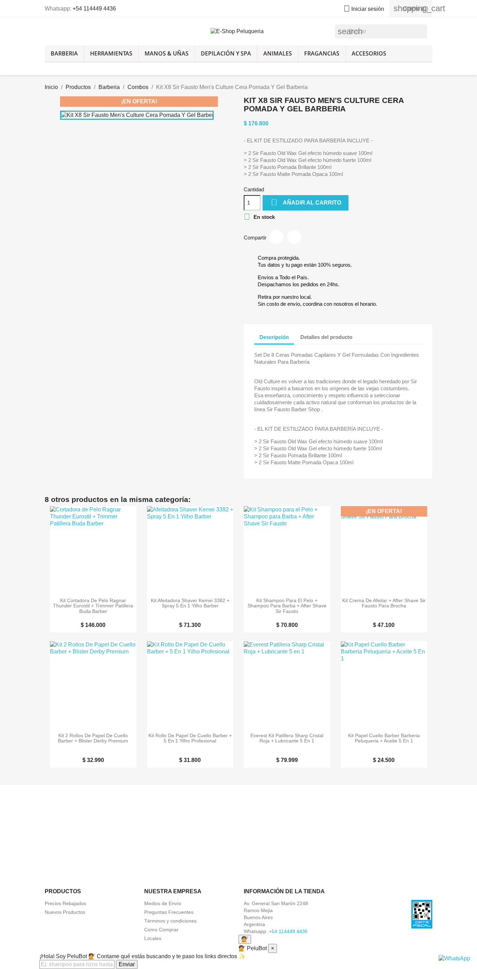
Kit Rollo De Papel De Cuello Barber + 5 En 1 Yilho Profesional (190, 738)
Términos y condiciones (170, 921)
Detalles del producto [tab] (326, 337)
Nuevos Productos (65, 912)
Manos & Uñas (167, 53)
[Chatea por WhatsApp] (454, 958)
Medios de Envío (162, 903)
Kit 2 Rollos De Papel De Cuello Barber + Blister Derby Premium (93, 738)
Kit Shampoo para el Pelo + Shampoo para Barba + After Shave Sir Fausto (287, 606)
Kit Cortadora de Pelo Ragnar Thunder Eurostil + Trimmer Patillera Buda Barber (93, 606)
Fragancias (321, 53)
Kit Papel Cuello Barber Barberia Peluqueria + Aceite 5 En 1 (384, 738)
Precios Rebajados (65, 903)
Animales (277, 53)
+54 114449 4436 (94, 9)
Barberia (64, 53)
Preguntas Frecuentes (168, 912)
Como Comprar (161, 929)
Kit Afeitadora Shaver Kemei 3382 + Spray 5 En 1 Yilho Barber (190, 603)
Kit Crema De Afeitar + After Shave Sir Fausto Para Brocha (384, 603)
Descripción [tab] (274, 337)
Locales (152, 938)
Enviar (127, 964)
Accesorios (369, 53)
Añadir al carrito (306, 202)
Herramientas (111, 53)
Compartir (276, 237)
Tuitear (294, 237)
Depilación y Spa (226, 53)
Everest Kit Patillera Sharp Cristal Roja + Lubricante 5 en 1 (286, 738)
